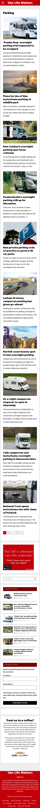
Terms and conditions (24, 806)
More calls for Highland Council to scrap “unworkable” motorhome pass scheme (25, 606)
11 (17, 533)
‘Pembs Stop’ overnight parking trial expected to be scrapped (18, 45)
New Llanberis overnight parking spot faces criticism (18, 149)
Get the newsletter (16, 800)
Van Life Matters (20, 2)
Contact (34, 800)
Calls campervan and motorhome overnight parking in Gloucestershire (19, 456)
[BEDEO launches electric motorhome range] (8, 596)
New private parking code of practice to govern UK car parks (19, 251)
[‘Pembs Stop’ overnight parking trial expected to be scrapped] (8, 619)
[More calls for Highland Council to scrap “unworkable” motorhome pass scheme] (8, 607)
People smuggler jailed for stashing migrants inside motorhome (24, 651)
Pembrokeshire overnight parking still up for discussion (19, 200)
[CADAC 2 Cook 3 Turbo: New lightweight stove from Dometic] (8, 641)
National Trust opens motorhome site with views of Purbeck (20, 509)
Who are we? (31, 803)
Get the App (5, 800)
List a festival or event (20, 803)
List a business (7, 803)
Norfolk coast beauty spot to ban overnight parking (19, 353)
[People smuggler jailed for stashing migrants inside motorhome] (8, 652)
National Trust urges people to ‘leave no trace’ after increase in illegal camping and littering (25, 629)
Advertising (26, 800)
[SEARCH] (34, 579)
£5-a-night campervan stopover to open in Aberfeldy (17, 402)
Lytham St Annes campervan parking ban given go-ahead (17, 301)
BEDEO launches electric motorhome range (23, 595)
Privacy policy (12, 806)
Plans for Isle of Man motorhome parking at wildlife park (17, 99)
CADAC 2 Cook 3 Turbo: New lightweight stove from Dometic (25, 640)
